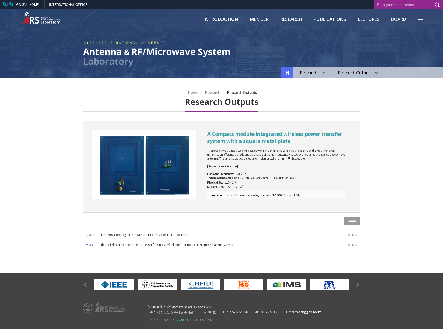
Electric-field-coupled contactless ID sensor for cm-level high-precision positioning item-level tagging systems (167, 245)
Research (291, 19)
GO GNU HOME (27, 4)
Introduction (221, 19)
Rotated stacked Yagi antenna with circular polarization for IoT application (145, 235)
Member (259, 19)
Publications (330, 19)
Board (398, 19)
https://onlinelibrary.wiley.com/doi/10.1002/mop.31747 (263, 195)
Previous (85, 284)
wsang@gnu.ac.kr (308, 312)
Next (357, 284)
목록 (354, 221)
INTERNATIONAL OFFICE (68, 4)
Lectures (369, 19)
